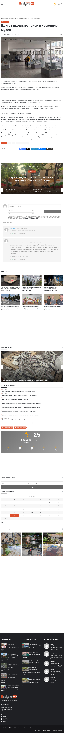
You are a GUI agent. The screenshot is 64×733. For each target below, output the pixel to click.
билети (9, 143)
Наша (51, 644)
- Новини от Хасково (6, 706)
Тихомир (52, 652)
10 (5, 509)
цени (28, 143)
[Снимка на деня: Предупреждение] (53, 550)
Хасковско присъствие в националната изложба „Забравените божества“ (50, 288)
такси (24, 143)
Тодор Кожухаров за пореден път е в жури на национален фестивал (32, 179)
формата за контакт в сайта (31, 218)
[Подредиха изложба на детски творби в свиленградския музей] (31, 299)
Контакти (60, 730)
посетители (18, 143)
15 (49, 509)
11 (14, 509)
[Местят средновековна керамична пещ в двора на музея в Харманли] (10, 280)
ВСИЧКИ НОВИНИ (8, 427)
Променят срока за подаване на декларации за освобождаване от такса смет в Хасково (9, 677)
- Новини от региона (6, 707)
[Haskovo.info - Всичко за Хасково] (26, 4)
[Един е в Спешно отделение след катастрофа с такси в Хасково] (10, 299)
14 (40, 509)
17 (5, 512)
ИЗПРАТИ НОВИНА (21, 427)
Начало (4, 18)
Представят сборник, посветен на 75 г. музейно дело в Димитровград (31, 288)
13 (32, 509)
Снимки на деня (6, 714)
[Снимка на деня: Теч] (32, 538)
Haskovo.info (12, 727)
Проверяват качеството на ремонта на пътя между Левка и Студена (14, 687)
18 (14, 512)
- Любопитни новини (6, 709)
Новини (9, 18)
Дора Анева (7, 34)
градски (52, 677)
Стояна (52, 661)
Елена (52, 669)
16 (58, 509)
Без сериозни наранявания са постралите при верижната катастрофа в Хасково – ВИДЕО (31, 671)
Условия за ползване (46, 730)
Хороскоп (4, 718)
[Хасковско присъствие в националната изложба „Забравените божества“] (53, 280)
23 (58, 512)
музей (13, 143)
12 (23, 509)
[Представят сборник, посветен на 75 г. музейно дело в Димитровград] (31, 280)
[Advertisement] (32, 316)
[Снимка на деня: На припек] (53, 538)
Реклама (55, 730)
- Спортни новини (5, 710)
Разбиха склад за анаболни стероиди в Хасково (18, 381)
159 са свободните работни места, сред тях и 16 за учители (34, 654)
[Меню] (2, 4)
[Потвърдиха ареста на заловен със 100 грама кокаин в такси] (53, 299)
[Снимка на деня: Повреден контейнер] (11, 550)
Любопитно (15, 18)
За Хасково (5, 719)
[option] (32, 178)
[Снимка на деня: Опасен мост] (11, 538)
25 (14, 515)
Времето (4, 716)
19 (23, 512)
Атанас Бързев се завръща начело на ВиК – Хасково (35, 646)
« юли (2, 522)
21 (40, 512)
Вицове (4, 721)
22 (49, 512)
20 (32, 512)
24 (5, 515)
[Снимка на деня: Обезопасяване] (32, 550)
